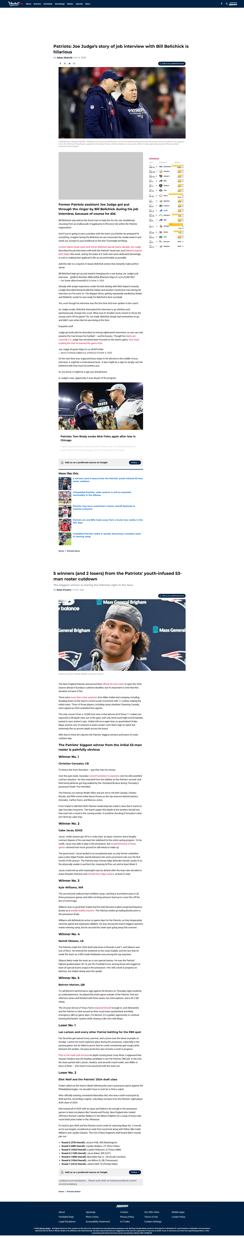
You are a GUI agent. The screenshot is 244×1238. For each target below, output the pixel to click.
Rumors (37, 4)
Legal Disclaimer (67, 1221)
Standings (60, 4)
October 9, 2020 (96, 280)
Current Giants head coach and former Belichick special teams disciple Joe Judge (100, 247)
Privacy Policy (127, 1216)
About (62, 1212)
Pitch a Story (92, 1216)
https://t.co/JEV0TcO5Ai (91, 349)
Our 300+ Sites (151, 1212)
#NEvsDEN (93, 277)
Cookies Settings (153, 1221)
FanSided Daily (66, 1216)
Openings (90, 1212)
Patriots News (73, 551)
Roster (70, 4)
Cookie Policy (178, 1216)
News (28, 4)
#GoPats (83, 277)
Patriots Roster (74, 1191)
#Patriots (104, 277)
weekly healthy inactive (82, 910)
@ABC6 (74, 277)
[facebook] (221, 4)
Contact (124, 1212)
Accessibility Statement (98, 1221)
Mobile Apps (178, 1212)
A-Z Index (125, 1221)
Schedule (48, 4)
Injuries (79, 4)
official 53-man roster (113, 684)
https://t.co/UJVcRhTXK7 (122, 277)
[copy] (74, 63)
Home (61, 551)
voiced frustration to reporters (104, 776)
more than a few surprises (84, 697)
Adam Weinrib (64, 57)
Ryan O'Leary (64, 589)
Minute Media (44, 1228)
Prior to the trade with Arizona (74, 1055)
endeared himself (102, 1007)
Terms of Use (151, 1216)
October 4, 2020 (104, 352)
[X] (227, 4)
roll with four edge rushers (101, 874)
